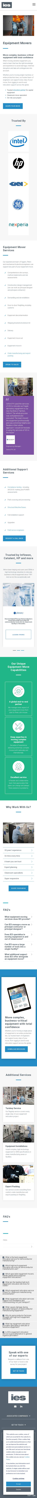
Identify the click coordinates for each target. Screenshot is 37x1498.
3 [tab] (22, 651)
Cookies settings (18, 1478)
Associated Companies (17, 1416)
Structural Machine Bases (17, 507)
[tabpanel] (18, 615)
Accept (18, 1484)
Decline (18, 1489)
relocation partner (19, 90)
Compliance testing (14, 487)
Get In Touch (17, 1425)
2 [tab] (18, 651)
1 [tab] (14, 651)
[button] (33, 4)
